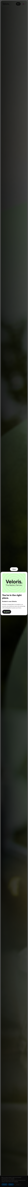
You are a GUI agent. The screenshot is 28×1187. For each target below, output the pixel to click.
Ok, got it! (7, 612)
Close (14, 569)
